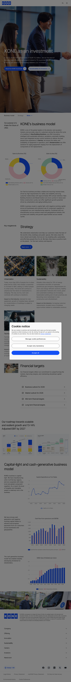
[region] (35, 341)
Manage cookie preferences (35, 339)
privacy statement (46, 333)
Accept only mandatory (35, 346)
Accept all (35, 353)
